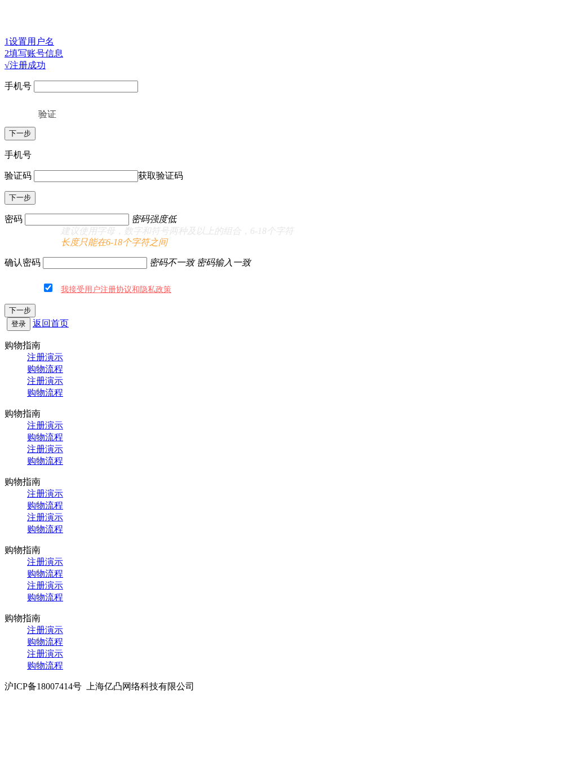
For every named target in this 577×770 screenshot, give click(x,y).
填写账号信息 (34, 53)
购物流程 (45, 369)
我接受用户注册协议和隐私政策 (116, 289)
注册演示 (45, 357)
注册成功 (25, 65)
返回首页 (51, 323)
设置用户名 (29, 41)
